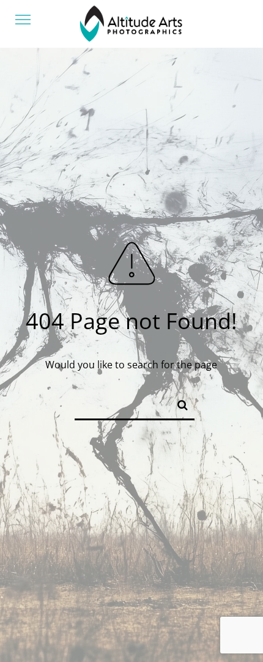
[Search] (177, 402)
